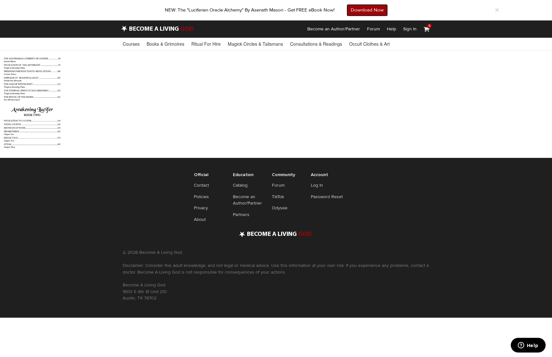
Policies (201, 196)
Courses (131, 44)
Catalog (240, 185)
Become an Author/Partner (333, 29)
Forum (373, 29)
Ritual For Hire (206, 44)
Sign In (410, 29)
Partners (241, 214)
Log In (317, 185)
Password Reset (327, 196)
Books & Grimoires (165, 44)
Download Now (367, 10)
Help (391, 29)
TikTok (278, 196)
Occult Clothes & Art (369, 44)
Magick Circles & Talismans (255, 44)
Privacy (201, 208)
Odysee (280, 208)
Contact (201, 185)
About (200, 219)
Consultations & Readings (316, 44)
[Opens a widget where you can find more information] (528, 346)
